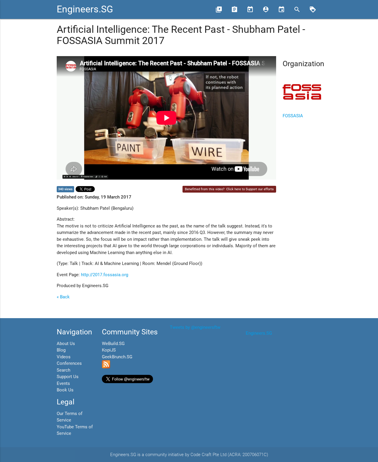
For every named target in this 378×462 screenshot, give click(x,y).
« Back (63, 297)
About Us (66, 343)
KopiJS (109, 350)
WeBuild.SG (113, 343)
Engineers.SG (85, 9)
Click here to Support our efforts (250, 189)
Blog (61, 350)
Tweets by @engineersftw (195, 327)
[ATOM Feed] (106, 367)
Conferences (69, 363)
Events (63, 383)
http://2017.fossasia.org (104, 274)
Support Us (68, 376)
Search (63, 370)
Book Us (65, 390)
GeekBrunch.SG (117, 356)
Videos (64, 356)
